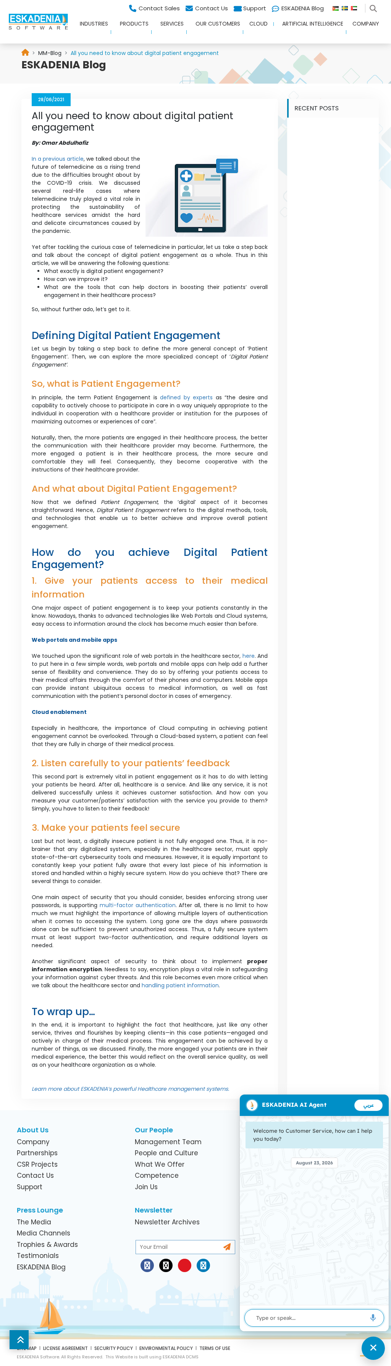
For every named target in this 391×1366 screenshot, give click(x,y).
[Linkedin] (203, 1265)
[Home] (25, 53)
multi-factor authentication (138, 905)
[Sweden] (346, 6)
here (248, 656)
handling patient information (180, 985)
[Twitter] (166, 1265)
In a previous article (58, 159)
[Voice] (373, 1318)
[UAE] (357, 6)
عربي (369, 1105)
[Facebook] (147, 1265)
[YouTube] (184, 1265)
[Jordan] (337, 6)
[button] (91, 30)
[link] (49, 53)
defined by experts (186, 397)
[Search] (374, 6)
